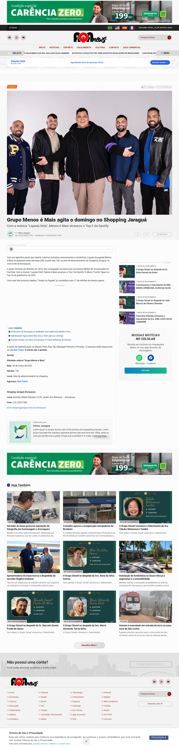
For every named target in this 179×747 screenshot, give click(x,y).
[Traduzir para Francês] (132, 28)
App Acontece (78, 715)
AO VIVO (108, 715)
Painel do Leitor (154, 704)
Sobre (43, 719)
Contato (115, 47)
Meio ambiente (111, 701)
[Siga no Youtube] (23, 37)
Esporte (69, 47)
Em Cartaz (77, 710)
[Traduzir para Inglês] (117, 28)
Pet (42, 706)
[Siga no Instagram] (16, 37)
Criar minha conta (149, 664)
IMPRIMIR (163, 234)
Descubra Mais (89, 645)
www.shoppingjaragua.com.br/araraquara (26, 407)
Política (44, 692)
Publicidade (14, 710)
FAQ (74, 719)
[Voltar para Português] (110, 28)
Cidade (107, 706)
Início (43, 47)
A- (138, 234)
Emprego (76, 706)
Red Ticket (19, 350)
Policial (107, 692)
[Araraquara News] (89, 37)
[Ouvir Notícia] (11, 249)
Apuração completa (159, 62)
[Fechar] (86, 741)
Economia (14, 697)
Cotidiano (13, 719)
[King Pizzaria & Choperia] (89, 11)
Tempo (43, 710)
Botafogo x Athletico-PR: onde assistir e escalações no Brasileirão (98, 53)
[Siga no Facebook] (9, 37)
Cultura (101, 47)
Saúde (43, 697)
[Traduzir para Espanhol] (125, 28)
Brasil (43, 701)
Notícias (56, 47)
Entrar (14, 27)
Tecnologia (77, 692)
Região (107, 697)
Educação (14, 706)
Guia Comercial (132, 47)
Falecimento (85, 47)
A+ (147, 234)
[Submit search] (169, 38)
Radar (107, 710)
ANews (12, 715)
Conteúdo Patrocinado (51, 715)
